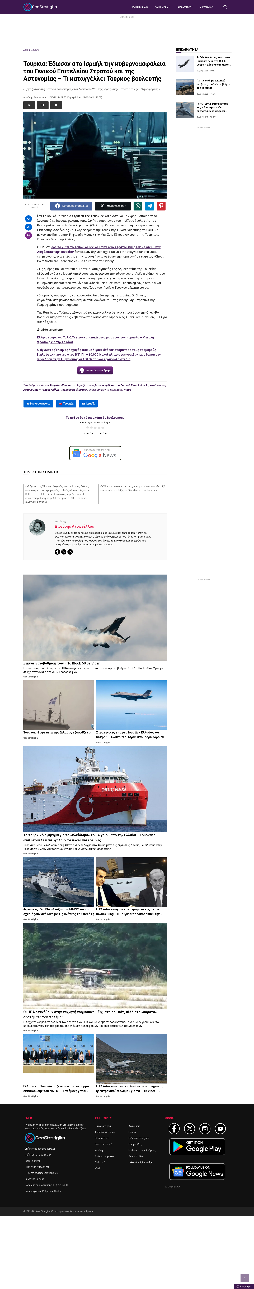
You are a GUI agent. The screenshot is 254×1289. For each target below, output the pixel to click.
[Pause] (43, 105)
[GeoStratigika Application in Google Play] (197, 1146)
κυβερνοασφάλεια (38, 403)
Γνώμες (133, 1132)
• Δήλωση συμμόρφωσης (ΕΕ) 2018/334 (46, 1185)
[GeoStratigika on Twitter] (189, 1128)
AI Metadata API (172, 1187)
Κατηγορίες (161, 7)
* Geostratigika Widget (141, 1162)
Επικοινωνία (206, 7)
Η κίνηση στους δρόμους (142, 1150)
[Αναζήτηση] (226, 7)
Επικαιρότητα (103, 1126)
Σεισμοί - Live (136, 1156)
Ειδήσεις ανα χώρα (139, 1138)
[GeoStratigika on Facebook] (174, 1128)
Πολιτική (100, 1162)
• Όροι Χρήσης (32, 1160)
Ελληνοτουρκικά (104, 1156)
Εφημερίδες (135, 1144)
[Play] (29, 105)
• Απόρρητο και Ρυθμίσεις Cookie (43, 1191)
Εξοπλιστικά (102, 1138)
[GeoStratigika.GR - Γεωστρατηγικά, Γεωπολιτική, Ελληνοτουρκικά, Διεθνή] (40, 7)
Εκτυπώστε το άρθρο (98, 370)
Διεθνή (36, 50)
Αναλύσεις (134, 1126)
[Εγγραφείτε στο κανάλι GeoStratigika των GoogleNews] (95, 453)
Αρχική (26, 50)
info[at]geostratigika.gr (42, 1148)
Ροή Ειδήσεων (140, 7)
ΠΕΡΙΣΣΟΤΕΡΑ (184, 7)
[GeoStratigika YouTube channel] (220, 1128)
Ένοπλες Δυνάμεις (105, 1132)
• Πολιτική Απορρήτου (37, 1167)
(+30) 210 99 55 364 (40, 1154)
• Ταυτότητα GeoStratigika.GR (41, 1173)
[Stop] (56, 105)
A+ (28, 218)
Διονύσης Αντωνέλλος (74, 526)
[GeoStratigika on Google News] (197, 1171)
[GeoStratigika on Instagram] (205, 1128)
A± (28, 235)
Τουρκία (68, 403)
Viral (97, 1168)
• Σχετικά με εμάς (34, 1179)
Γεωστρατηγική (103, 1144)
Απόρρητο (245, 1286)
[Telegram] (149, 206)
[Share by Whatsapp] (138, 206)
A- (28, 227)
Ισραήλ (90, 403)
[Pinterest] (161, 206)
